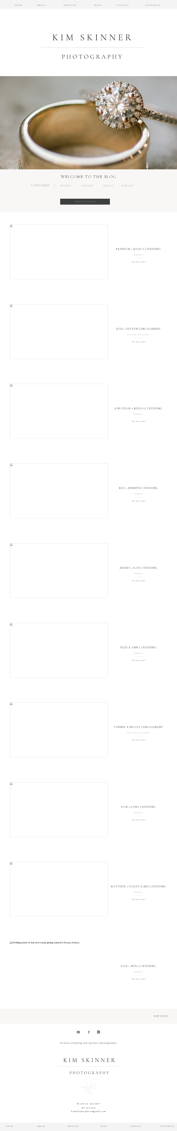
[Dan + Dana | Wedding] (59, 809)
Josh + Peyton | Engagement (138, 328)
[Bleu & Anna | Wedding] (59, 650)
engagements (144, 334)
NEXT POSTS (160, 1016)
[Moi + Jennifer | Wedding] (59, 490)
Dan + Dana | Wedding (138, 806)
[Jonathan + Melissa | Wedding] (59, 411)
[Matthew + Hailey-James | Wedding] (59, 889)
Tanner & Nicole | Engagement (138, 727)
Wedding (138, 255)
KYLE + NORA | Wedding (138, 966)
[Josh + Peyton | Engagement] (59, 331)
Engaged (131, 334)
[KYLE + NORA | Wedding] (59, 968)
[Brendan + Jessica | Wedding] (59, 251)
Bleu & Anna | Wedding (139, 647)
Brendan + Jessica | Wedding (138, 249)
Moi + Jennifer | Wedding (138, 488)
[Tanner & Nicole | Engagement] (59, 729)
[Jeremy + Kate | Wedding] (59, 570)
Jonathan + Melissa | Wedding (138, 408)
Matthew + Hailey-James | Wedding (138, 886)
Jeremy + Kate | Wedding (138, 567)
